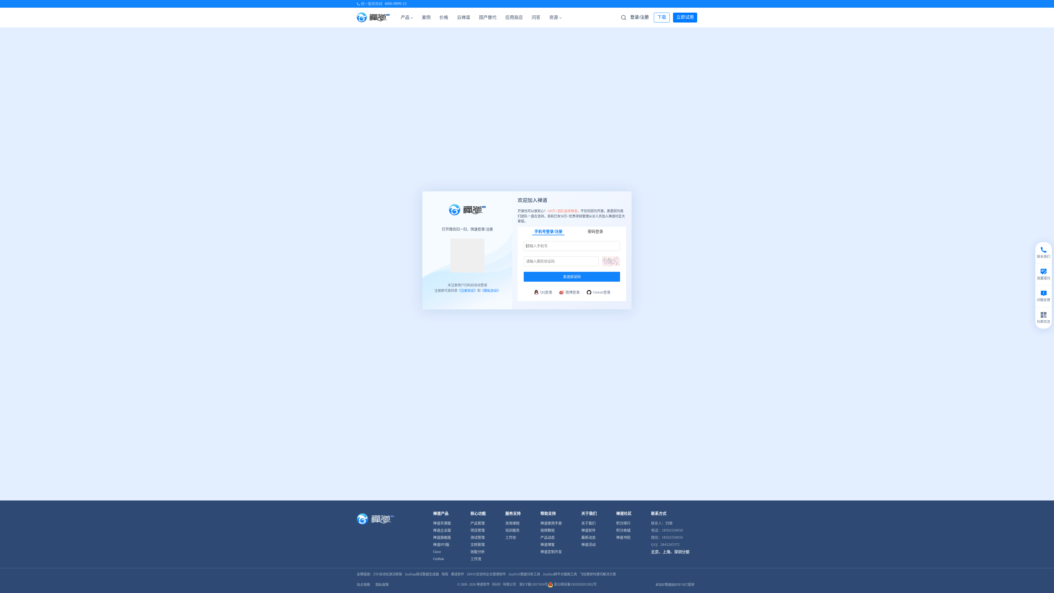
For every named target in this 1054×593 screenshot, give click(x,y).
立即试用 (685, 17)
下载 (661, 17)
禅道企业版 (442, 530)
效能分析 (477, 552)
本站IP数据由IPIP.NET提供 (674, 585)
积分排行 (623, 523)
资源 (553, 17)
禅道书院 (623, 537)
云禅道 (463, 17)
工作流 (475, 559)
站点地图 (363, 585)
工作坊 (510, 537)
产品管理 (477, 523)
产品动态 (547, 537)
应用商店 (514, 17)
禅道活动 (588, 544)
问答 (536, 17)
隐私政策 (382, 585)
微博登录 (572, 292)
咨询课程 (512, 523)
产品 (405, 17)
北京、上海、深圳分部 (670, 552)
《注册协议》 (467, 291)
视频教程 (547, 530)
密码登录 (595, 231)
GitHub (438, 559)
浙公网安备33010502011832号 (575, 584)
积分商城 (623, 530)
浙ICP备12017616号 (533, 584)
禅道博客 (547, 544)
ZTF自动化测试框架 (387, 574)
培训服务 (512, 530)
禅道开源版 (442, 523)
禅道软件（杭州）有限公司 (496, 584)
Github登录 (601, 292)
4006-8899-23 (396, 4)
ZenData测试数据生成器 (422, 574)
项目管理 (477, 530)
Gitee (437, 552)
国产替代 (488, 17)
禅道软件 (588, 530)
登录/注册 (639, 17)
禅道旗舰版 (442, 537)
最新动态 (588, 537)
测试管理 (477, 537)
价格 (443, 17)
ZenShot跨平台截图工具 (560, 574)
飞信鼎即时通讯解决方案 (598, 574)
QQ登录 (546, 292)
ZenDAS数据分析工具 (524, 574)
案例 (426, 17)
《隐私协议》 (490, 291)
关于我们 (588, 523)
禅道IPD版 (441, 544)
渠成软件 (457, 574)
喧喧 (445, 574)
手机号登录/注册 (548, 231)
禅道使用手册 (551, 523)
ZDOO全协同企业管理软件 (486, 574)
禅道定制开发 (551, 552)
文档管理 (477, 544)
